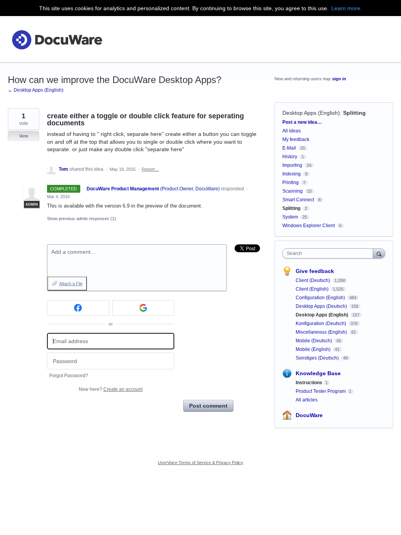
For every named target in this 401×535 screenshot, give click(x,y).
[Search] (379, 253)
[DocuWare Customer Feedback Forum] (57, 39)
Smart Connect (298, 199)
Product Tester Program (321, 391)
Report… (150, 169)
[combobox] (329, 253)
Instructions (309, 382)
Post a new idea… (302, 122)
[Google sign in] (143, 308)
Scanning (292, 191)
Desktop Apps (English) (311, 113)
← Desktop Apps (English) (35, 90)
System (290, 217)
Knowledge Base (318, 373)
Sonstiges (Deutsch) (318, 358)
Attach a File (71, 283)
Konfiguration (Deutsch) (321, 323)
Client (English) (313, 289)
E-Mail (289, 148)
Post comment (208, 406)
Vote (23, 136)
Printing (290, 182)
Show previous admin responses (81, 218)
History (289, 156)
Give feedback (315, 271)
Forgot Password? (68, 375)
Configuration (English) (321, 297)
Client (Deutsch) (313, 280)
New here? (111, 389)
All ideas (291, 131)
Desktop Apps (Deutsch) (322, 306)
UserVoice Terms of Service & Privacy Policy (200, 462)
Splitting (354, 113)
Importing (292, 165)
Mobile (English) (314, 349)
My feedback (295, 139)
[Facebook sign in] (78, 308)
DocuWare (309, 415)
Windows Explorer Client (308, 225)
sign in (339, 78)
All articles (307, 400)
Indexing (291, 174)
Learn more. (346, 8)
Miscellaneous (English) (322, 332)
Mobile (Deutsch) (314, 340)
